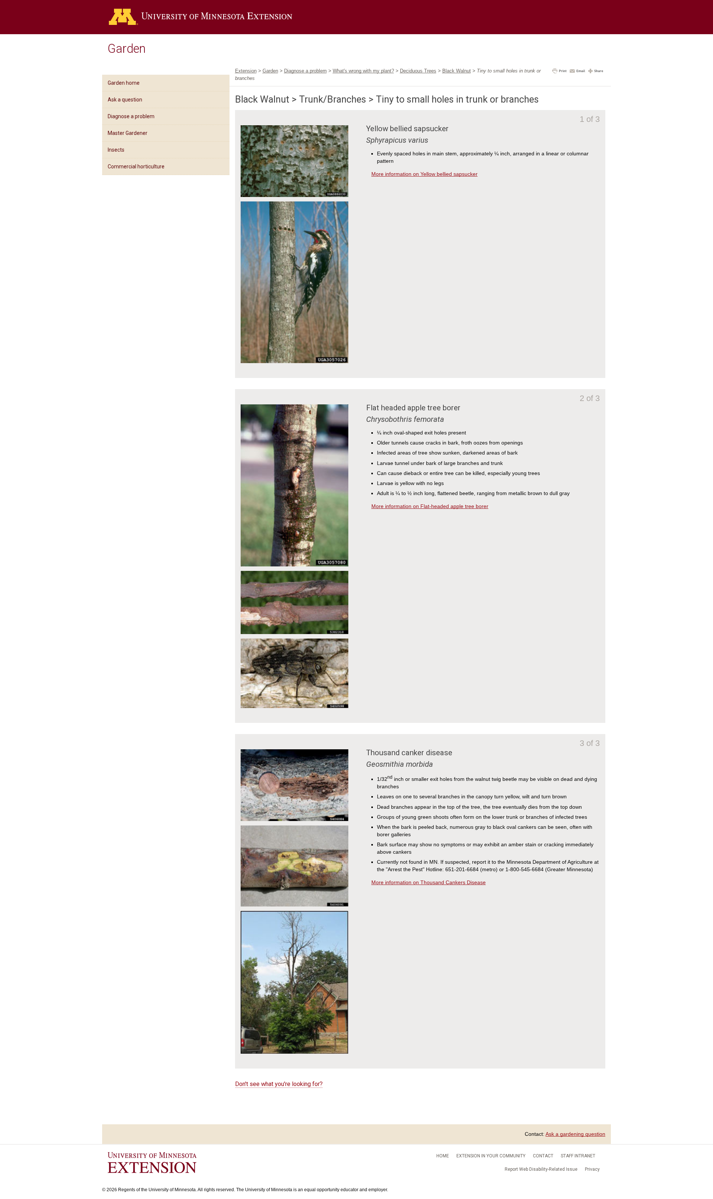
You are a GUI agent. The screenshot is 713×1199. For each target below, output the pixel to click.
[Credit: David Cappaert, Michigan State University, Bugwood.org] (294, 706)
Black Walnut (456, 71)
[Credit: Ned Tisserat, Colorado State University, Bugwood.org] (294, 905)
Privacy (592, 1169)
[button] (559, 72)
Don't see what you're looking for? (279, 1083)
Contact (543, 1155)
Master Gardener (127, 133)
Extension (246, 71)
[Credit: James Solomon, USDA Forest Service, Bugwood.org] (294, 195)
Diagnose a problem (131, 116)
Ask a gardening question (575, 1134)
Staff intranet (578, 1155)
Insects (116, 150)
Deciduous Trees (418, 71)
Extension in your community (490, 1155)
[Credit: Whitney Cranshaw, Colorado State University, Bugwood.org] (294, 819)
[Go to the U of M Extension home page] (200, 17)
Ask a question (125, 100)
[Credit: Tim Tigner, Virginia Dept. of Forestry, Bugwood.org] (294, 361)
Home (442, 1155)
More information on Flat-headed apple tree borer (429, 506)
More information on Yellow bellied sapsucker (424, 174)
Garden (127, 49)
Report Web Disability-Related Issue (541, 1169)
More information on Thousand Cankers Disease (428, 882)
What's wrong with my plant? (363, 71)
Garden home (124, 83)
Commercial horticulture (136, 166)
